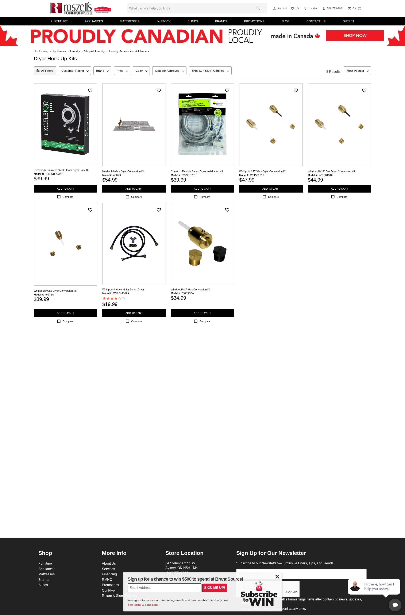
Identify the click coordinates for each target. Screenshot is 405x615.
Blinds (193, 21)
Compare (68, 196)
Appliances (94, 21)
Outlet (348, 21)
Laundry (75, 51)
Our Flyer (109, 590)
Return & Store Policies (119, 595)
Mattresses (129, 21)
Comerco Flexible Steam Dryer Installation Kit (197, 171)
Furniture (59, 21)
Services (108, 569)
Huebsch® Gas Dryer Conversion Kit (123, 171)
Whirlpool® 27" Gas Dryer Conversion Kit (262, 171)
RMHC (107, 579)
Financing (109, 574)
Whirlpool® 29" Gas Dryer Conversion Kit (331, 171)
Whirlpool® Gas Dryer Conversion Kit (55, 290)
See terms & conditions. (143, 604)
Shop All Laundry (94, 51)
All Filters (47, 70)
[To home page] (80, 8)
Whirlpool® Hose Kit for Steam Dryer (123, 289)
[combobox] (75, 70)
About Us (109, 563)
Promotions (254, 21)
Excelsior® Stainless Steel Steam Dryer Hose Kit (61, 170)
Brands (221, 21)
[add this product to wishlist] (90, 90)
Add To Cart (65, 188)
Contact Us (315, 21)
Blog (285, 21)
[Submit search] (258, 8)
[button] (274, 8)
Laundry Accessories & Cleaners (129, 51)
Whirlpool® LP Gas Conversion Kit (190, 289)
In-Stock (164, 21)
